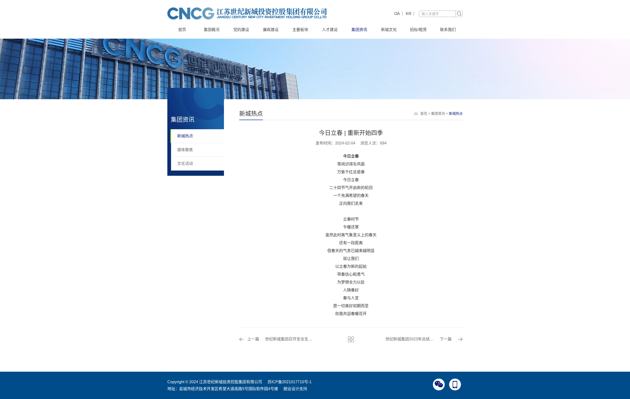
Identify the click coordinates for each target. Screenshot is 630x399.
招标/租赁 (418, 30)
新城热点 (185, 136)
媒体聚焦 (185, 150)
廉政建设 (271, 30)
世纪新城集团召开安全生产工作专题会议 (290, 339)
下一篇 (446, 339)
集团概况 (212, 30)
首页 (182, 30)
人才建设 (330, 30)
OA (397, 14)
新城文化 (389, 30)
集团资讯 (359, 30)
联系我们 (448, 30)
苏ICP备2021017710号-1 (290, 382)
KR (408, 14)
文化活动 (185, 163)
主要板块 (300, 30)
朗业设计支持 (295, 389)
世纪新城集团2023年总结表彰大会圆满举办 (410, 339)
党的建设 (241, 30)
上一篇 (253, 339)
